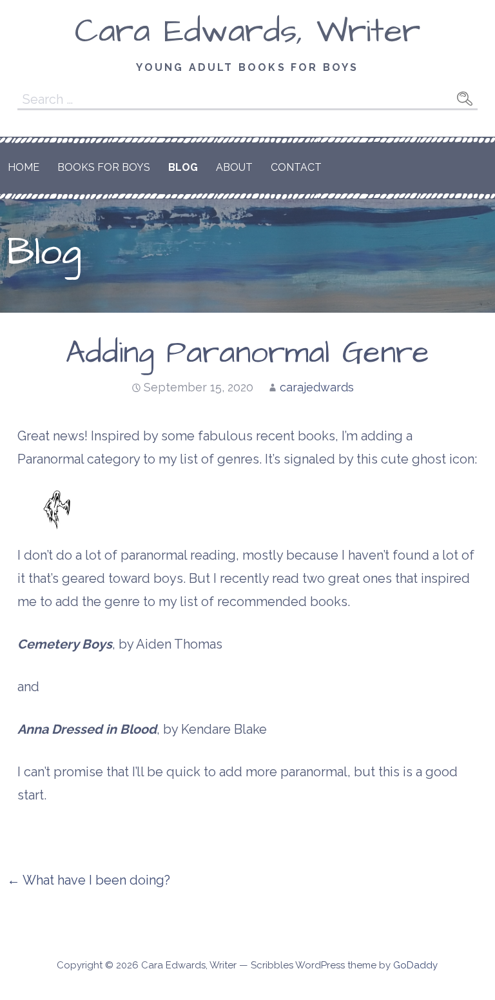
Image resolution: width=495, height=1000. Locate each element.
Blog (183, 167)
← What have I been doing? (88, 880)
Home (23, 167)
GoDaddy (415, 965)
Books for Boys (103, 167)
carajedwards (317, 387)
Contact (296, 167)
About (234, 167)
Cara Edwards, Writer (247, 31)
